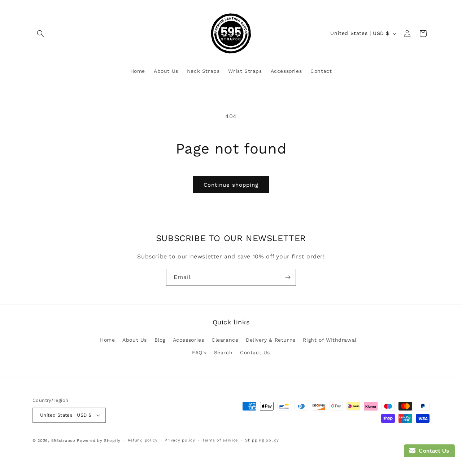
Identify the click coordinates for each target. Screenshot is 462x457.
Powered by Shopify (99, 440)
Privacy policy (180, 440)
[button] (40, 33)
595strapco (63, 440)
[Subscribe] (288, 277)
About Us (134, 340)
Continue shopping (231, 185)
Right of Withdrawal (329, 340)
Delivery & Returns (271, 340)
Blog (159, 340)
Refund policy (143, 440)
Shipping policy (262, 440)
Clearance (225, 340)
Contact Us (255, 352)
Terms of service (220, 440)
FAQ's (199, 352)
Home (107, 340)
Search (223, 352)
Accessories (188, 340)
